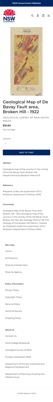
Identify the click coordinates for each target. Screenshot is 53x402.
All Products (11, 258)
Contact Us (11, 336)
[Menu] (48, 15)
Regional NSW (30, 393)
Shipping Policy (13, 318)
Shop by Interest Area (16, 265)
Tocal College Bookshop (17, 343)
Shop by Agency (13, 272)
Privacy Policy (12, 290)
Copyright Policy (13, 297)
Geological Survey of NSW (18, 350)
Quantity (7, 138)
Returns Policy (12, 304)
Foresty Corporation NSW (18, 357)
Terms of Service (13, 311)
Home (8, 251)
